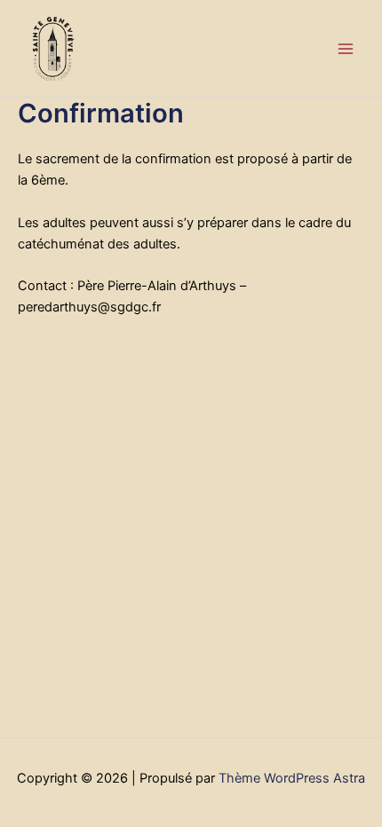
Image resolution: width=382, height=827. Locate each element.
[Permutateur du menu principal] (345, 48)
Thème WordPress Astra (292, 778)
